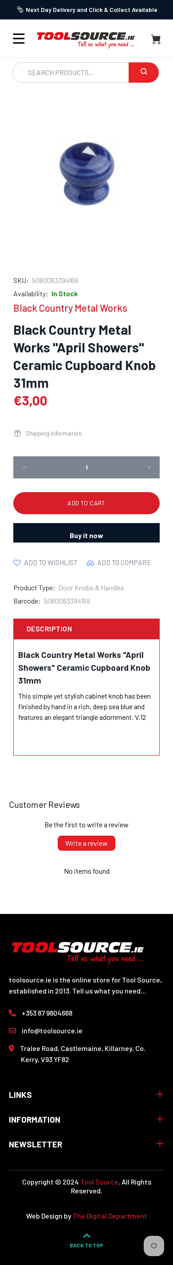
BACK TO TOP (86, 1245)
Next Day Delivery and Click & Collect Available (91, 9)
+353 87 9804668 (47, 1013)
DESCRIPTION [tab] (49, 628)
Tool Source (99, 1181)
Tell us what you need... (109, 990)
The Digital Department (110, 1215)
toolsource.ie (30, 979)
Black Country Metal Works (70, 307)
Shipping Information (54, 433)
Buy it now (86, 535)
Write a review (86, 843)
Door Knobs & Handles (91, 587)
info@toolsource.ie (52, 1030)
